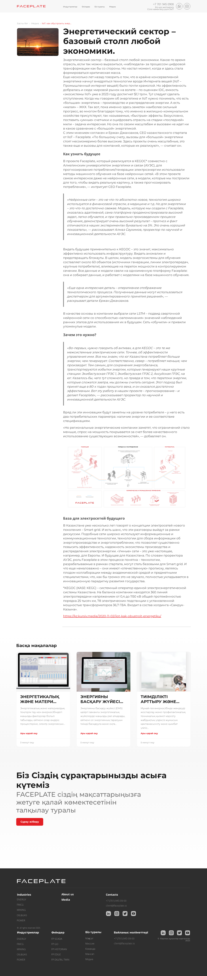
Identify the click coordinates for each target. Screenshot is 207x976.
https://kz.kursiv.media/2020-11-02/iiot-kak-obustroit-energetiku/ (112, 616)
